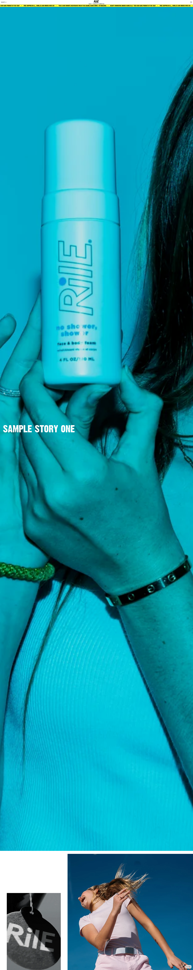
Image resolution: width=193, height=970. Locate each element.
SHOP (3, 2)
